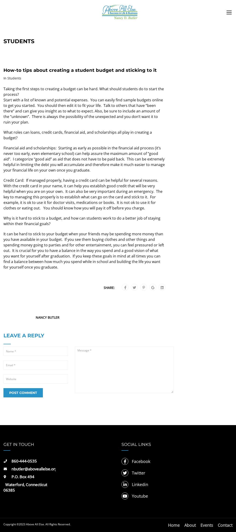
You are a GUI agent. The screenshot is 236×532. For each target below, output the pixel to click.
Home (174, 525)
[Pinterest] (143, 287)
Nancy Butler (47, 317)
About (190, 525)
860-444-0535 (24, 461)
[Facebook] (125, 287)
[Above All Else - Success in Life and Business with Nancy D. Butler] (119, 14)
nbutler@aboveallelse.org (34, 469)
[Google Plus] (152, 287)
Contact (225, 525)
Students (14, 78)
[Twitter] (134, 287)
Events (207, 525)
